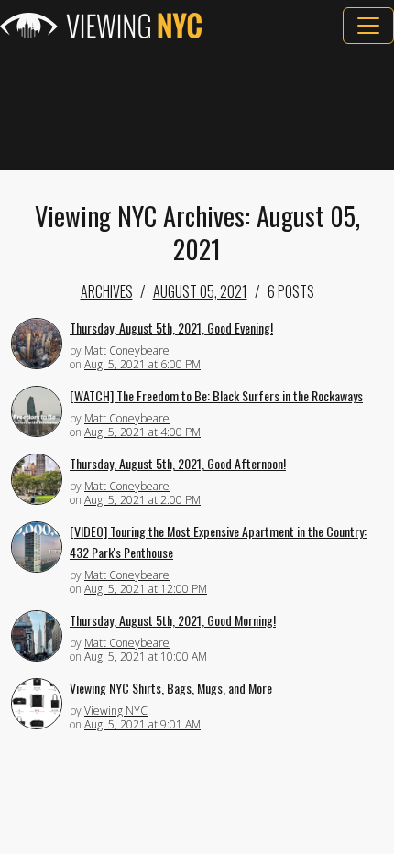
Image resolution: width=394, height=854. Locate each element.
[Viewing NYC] (101, 25)
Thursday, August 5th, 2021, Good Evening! (171, 327)
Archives (107, 291)
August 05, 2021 (200, 291)
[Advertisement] (197, 107)
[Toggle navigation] (368, 25)
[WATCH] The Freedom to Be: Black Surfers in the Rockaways (216, 395)
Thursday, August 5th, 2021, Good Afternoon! (178, 463)
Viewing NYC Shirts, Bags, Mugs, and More (171, 687)
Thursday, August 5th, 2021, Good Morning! (173, 620)
